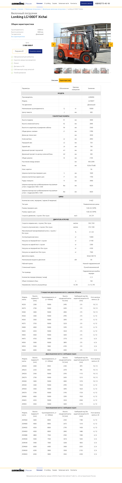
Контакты (73, 3)
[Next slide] (111, 44)
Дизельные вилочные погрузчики (54, 9)
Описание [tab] (54, 80)
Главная (13, 9)
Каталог (40, 3)
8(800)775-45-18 (102, 3)
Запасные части (64, 3)
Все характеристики (18, 36)
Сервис (54, 3)
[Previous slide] (53, 44)
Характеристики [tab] (65, 80)
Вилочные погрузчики (33, 9)
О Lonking (47, 3)
